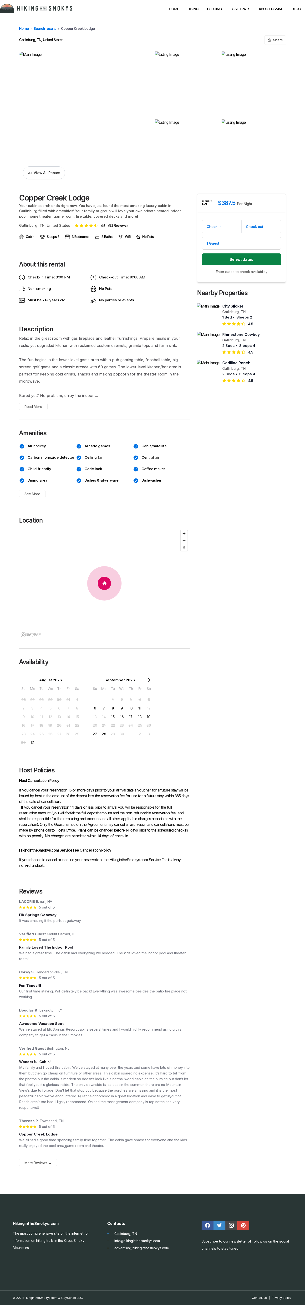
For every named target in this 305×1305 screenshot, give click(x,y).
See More (32, 494)
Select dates (241, 259)
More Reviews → (38, 1163)
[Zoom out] (184, 540)
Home (24, 28)
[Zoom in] (184, 533)
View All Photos (47, 172)
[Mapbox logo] (30, 634)
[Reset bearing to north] (184, 547)
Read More (33, 407)
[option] (23, 699)
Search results (45, 28)
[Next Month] (149, 681)
